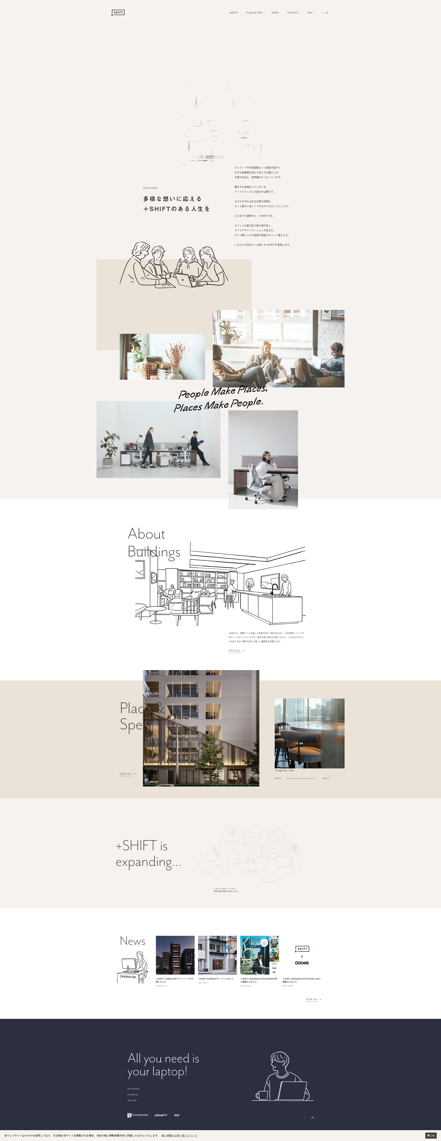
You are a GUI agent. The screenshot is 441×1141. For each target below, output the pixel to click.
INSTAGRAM (133, 1089)
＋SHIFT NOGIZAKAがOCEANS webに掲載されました (302, 980)
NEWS (275, 12)
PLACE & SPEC (255, 12)
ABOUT (234, 12)
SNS (310, 14)
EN (305, 1117)
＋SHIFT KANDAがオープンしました (215, 978)
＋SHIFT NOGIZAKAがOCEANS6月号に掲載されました (258, 980)
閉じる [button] (430, 1135)
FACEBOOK (133, 1095)
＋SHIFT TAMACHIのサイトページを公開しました (174, 980)
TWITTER (131, 1100)
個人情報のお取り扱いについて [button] (179, 1135)
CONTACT (293, 12)
